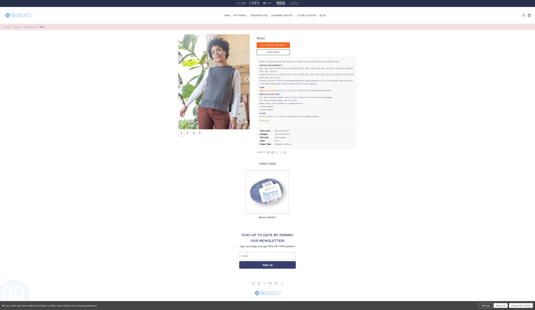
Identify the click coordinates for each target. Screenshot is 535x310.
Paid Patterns (30, 27)
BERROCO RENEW (266, 90)
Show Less (264, 120)
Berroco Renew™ (267, 217)
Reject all (500, 305)
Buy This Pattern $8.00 (273, 45)
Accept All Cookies (521, 305)
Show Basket (273, 52)
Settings (485, 305)
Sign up (267, 264)
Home (7, 27)
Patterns (17, 27)
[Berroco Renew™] (267, 192)
